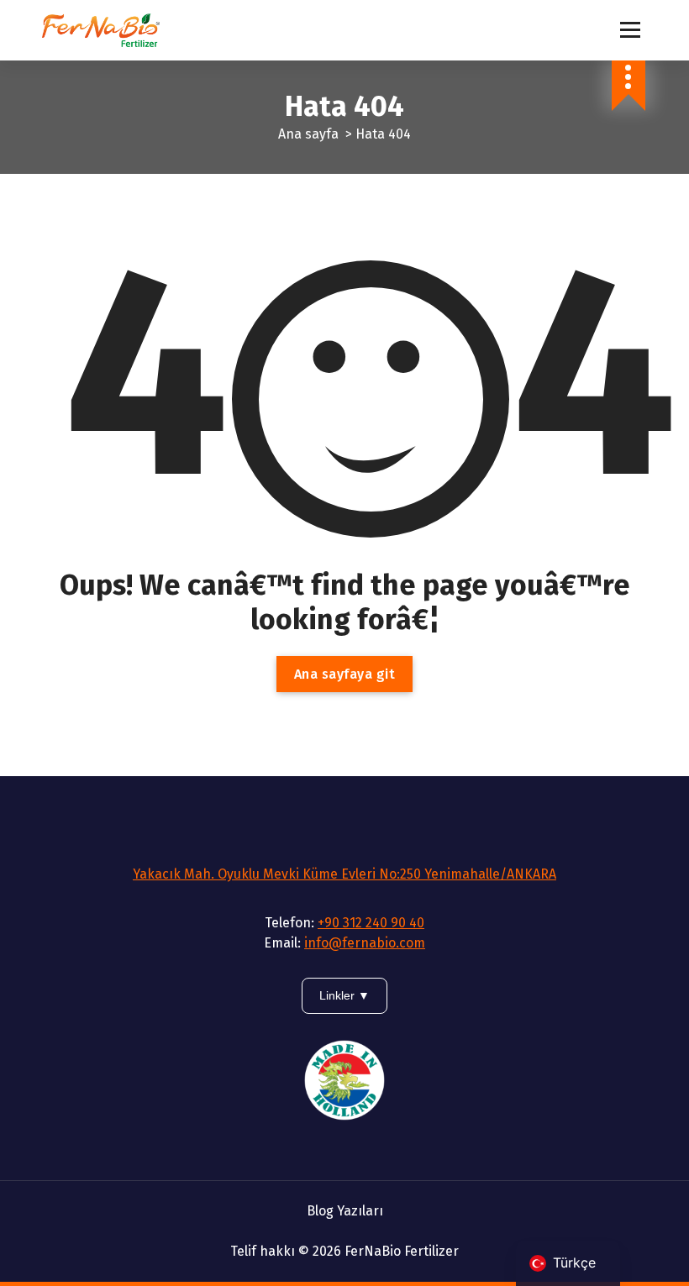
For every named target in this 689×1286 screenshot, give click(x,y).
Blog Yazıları (345, 1211)
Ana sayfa (308, 134)
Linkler (338, 995)
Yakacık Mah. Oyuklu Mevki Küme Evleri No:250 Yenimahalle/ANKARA (344, 874)
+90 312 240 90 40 (371, 923)
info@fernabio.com (364, 943)
